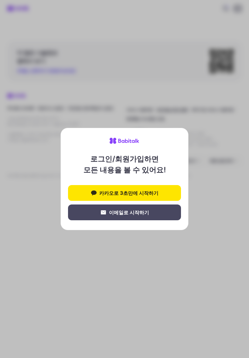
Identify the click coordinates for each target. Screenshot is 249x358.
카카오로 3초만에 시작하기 (129, 193)
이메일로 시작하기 (129, 212)
